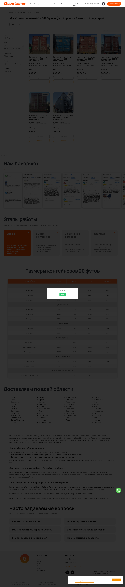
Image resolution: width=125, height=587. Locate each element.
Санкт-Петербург (35, 4)
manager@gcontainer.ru (92, 4)
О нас (74, 4)
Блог (69, 4)
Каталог (49, 4)
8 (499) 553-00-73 (114, 4)
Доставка (57, 4)
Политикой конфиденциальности (84, 582)
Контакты (80, 4)
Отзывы (63, 4)
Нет (62, 294)
